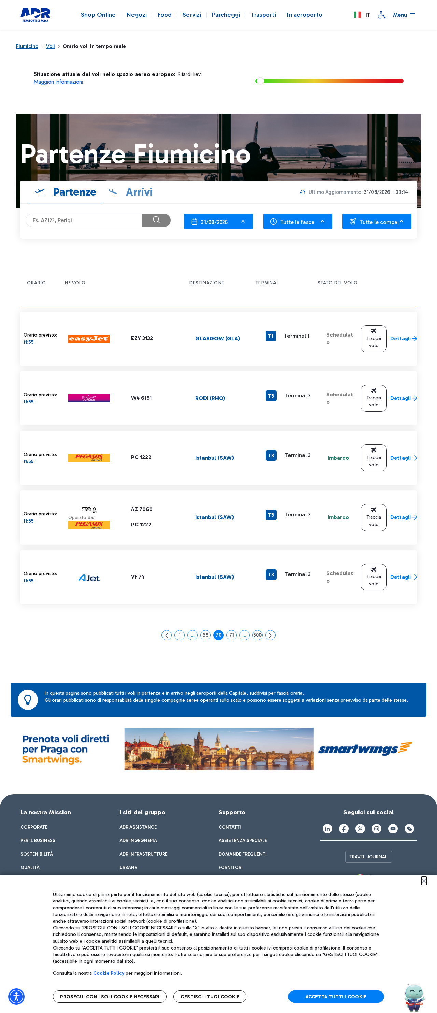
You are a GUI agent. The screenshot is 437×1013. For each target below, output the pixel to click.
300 (258, 636)
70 (220, 636)
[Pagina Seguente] (270, 635)
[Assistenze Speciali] (381, 15)
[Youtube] (393, 828)
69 (206, 636)
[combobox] (218, 221)
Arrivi (138, 191)
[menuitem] (33, 827)
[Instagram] (376, 828)
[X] (360, 828)
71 (233, 636)
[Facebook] (344, 828)
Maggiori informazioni (58, 82)
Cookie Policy (108, 973)
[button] (361, 15)
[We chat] (409, 828)
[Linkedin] (327, 828)
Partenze (73, 191)
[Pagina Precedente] (166, 635)
